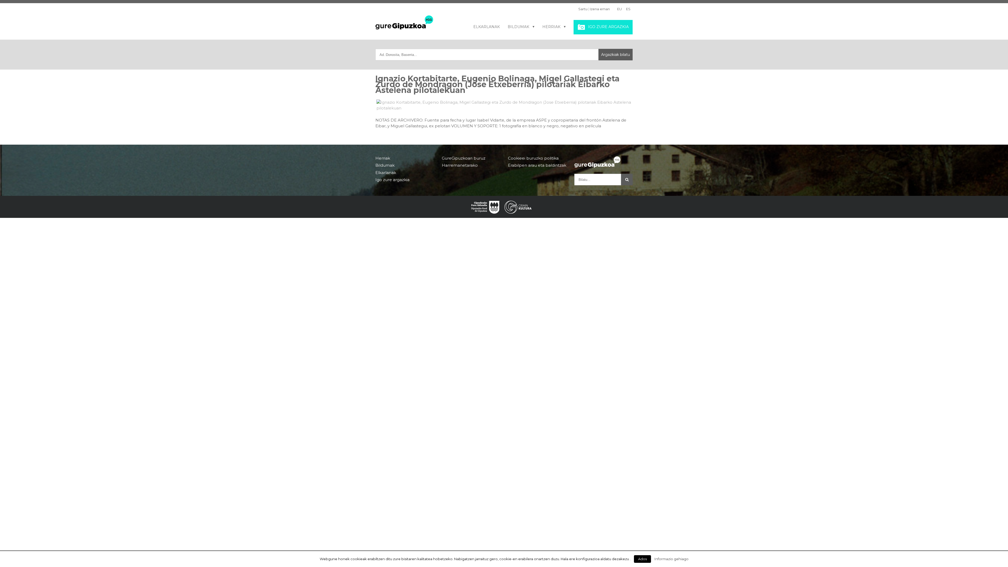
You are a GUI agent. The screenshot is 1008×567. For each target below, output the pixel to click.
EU (619, 9)
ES (628, 9)
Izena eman (600, 9)
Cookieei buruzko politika (533, 158)
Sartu (582, 9)
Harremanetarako (460, 165)
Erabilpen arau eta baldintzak (537, 165)
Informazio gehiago (671, 559)
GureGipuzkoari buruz (463, 158)
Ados (642, 559)
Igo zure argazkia (608, 26)
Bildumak (518, 26)
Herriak (551, 26)
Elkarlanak (486, 26)
